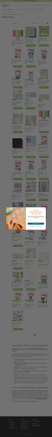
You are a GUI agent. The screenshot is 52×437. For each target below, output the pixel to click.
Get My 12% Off (36, 223)
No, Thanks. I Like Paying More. (36, 226)
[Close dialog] (44, 208)
